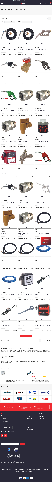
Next (47, 340)
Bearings (28, 416)
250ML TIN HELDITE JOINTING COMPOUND (43, 141)
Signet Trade (28, 469)
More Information (40, 408)
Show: (2, 21)
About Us (17, 471)
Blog (35, 471)
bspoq (28, 475)
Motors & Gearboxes (30, 422)
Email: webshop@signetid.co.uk (8, 431)
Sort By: (19, 21)
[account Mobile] (40, 3)
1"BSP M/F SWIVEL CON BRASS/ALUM (25, 110)
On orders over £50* (10, 407)
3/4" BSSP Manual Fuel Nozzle (40, 202)
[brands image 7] (45, 392)
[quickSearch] (7, 3)
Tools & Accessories (30, 429)
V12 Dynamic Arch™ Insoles (37, 469)
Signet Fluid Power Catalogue (19, 469)
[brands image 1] (7, 392)
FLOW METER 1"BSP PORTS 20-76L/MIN (42, 325)
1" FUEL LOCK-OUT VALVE (23, 80)
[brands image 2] (7, 399)
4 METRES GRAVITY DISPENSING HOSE (42, 233)
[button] (46, 241)
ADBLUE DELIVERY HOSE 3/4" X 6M (7, 294)
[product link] (9, 34)
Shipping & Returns (24, 471)
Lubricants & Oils (29, 418)
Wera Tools (46, 469)
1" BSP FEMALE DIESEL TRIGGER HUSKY (8, 80)
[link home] (23, 3)
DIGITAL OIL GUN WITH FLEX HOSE (41, 294)
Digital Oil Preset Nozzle (5, 325)
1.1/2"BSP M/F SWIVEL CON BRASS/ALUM (8, 141)
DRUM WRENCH (21, 325)
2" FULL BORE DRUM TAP (22, 141)
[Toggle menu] (2, 3)
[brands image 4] (20, 399)
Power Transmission (30, 420)
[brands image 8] (45, 399)
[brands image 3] (20, 392)
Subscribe (22, 444)
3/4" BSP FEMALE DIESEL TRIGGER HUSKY (9, 202)
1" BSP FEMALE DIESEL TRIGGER (41, 49)
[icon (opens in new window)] (2, 435)
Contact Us (31, 471)
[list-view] (47, 18)
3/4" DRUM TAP (3, 233)
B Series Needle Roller (14, 372)
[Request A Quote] (45, 3)
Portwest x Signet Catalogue (7, 469)
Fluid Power (29, 427)
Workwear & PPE (29, 425)
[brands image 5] (32, 392)
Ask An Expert (7, 427)
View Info (9, 43)
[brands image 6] (32, 399)
